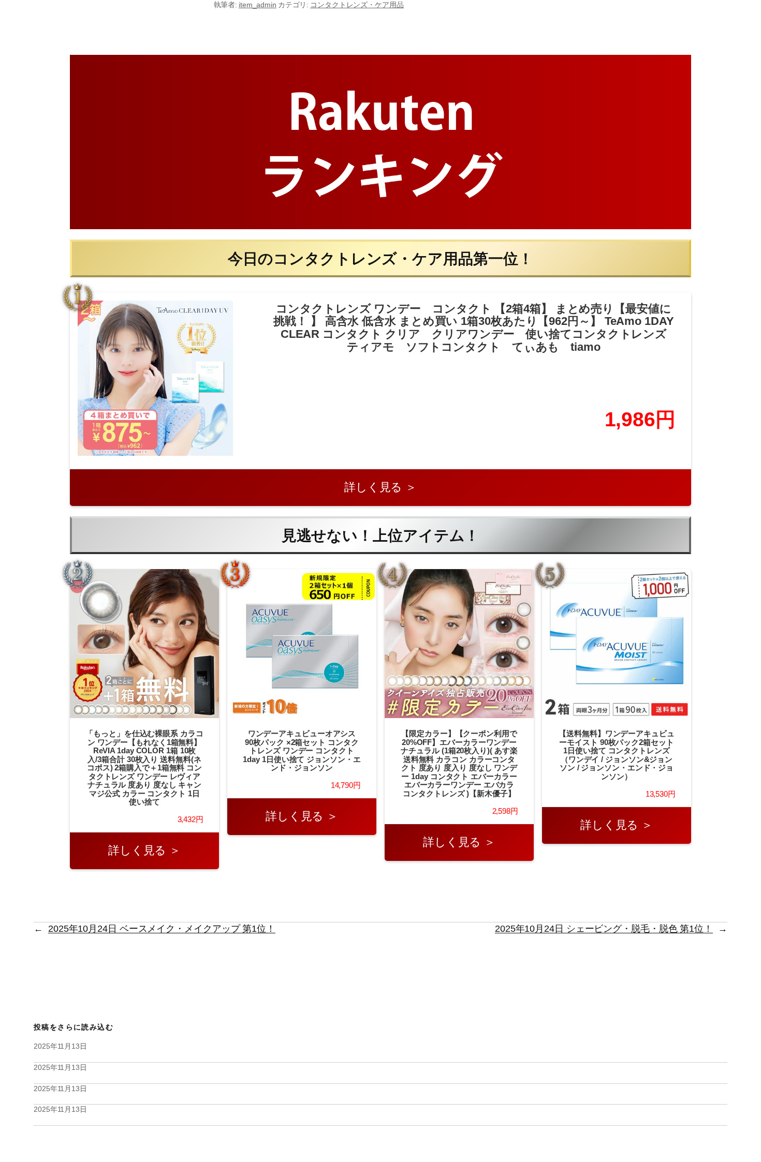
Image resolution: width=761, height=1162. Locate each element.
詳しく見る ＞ (380, 487)
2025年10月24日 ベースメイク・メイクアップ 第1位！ (161, 928)
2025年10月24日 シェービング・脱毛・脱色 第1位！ (604, 928)
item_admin (257, 5)
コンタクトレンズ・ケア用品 (357, 5)
